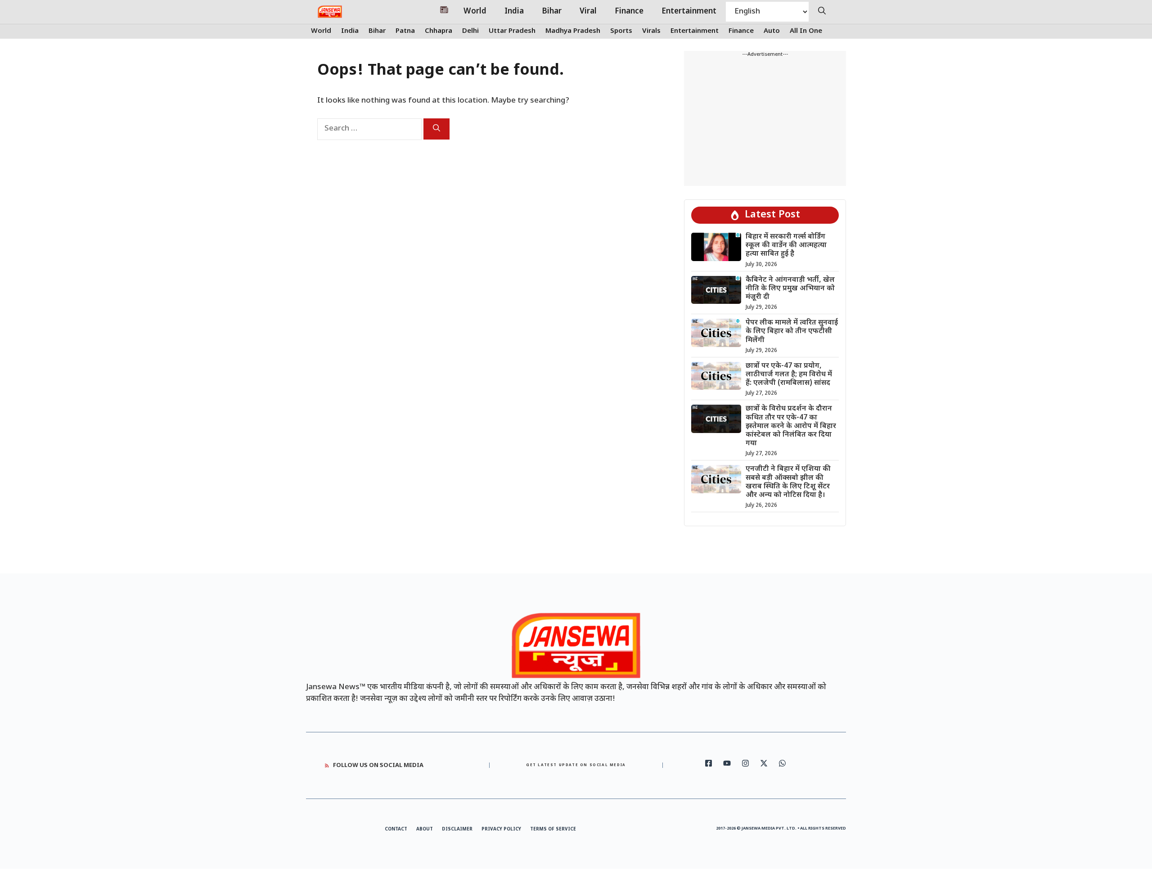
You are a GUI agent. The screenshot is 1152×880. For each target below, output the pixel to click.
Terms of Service (553, 829)
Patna (405, 31)
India (514, 12)
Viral (588, 12)
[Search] (436, 129)
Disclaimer (457, 829)
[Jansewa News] (329, 11)
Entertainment (689, 12)
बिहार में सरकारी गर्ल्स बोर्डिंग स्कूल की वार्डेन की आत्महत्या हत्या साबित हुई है (786, 245)
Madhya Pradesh (572, 31)
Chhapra (438, 31)
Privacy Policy (501, 829)
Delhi (470, 31)
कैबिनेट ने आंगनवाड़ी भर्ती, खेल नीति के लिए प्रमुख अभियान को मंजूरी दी (790, 288)
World (475, 12)
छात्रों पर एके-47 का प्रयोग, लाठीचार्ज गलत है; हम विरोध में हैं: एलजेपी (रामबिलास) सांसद (789, 374)
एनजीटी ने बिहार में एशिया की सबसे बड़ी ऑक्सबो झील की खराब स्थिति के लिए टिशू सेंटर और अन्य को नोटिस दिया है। (788, 482)
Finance (629, 12)
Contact (396, 829)
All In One (806, 31)
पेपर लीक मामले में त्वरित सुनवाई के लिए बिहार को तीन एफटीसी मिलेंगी (792, 331)
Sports (621, 31)
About (424, 829)
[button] (822, 11)
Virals (651, 31)
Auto (772, 31)
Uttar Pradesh (512, 31)
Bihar (552, 12)
